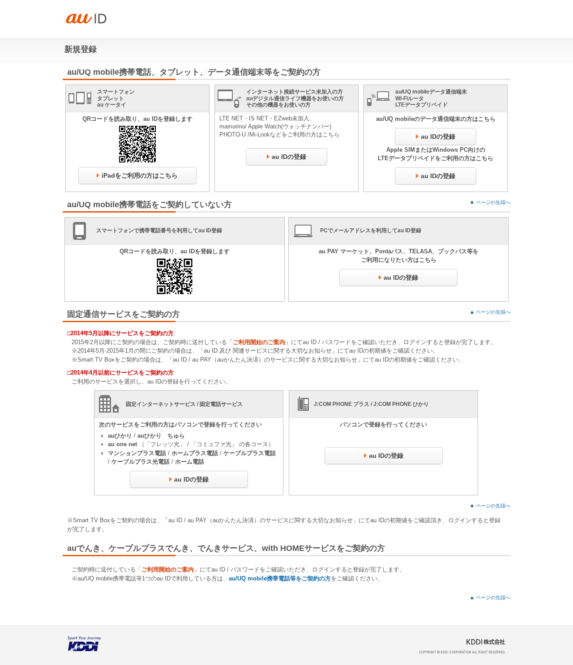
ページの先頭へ (493, 202)
